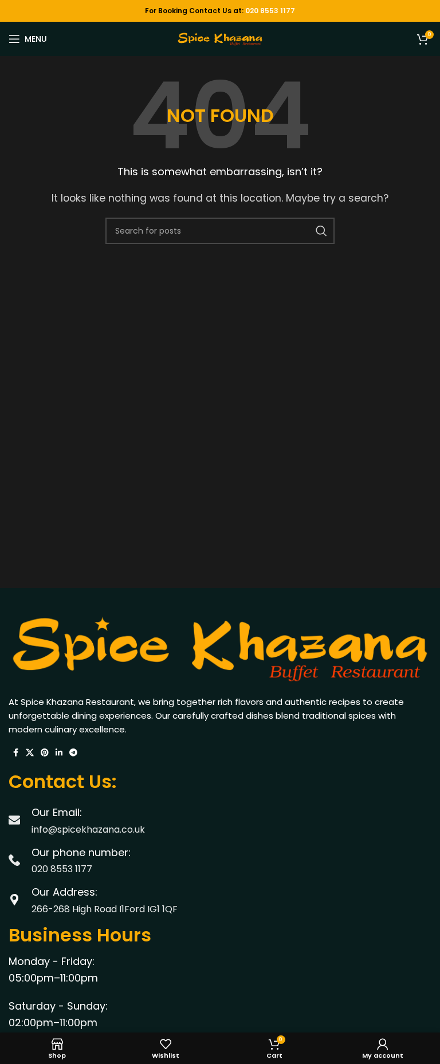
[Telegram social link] (73, 752)
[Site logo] (220, 38)
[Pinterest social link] (44, 752)
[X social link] (29, 752)
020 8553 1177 (270, 10)
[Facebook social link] (15, 752)
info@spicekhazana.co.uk (88, 829)
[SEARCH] (321, 231)
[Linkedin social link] (59, 752)
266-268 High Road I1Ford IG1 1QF (105, 909)
